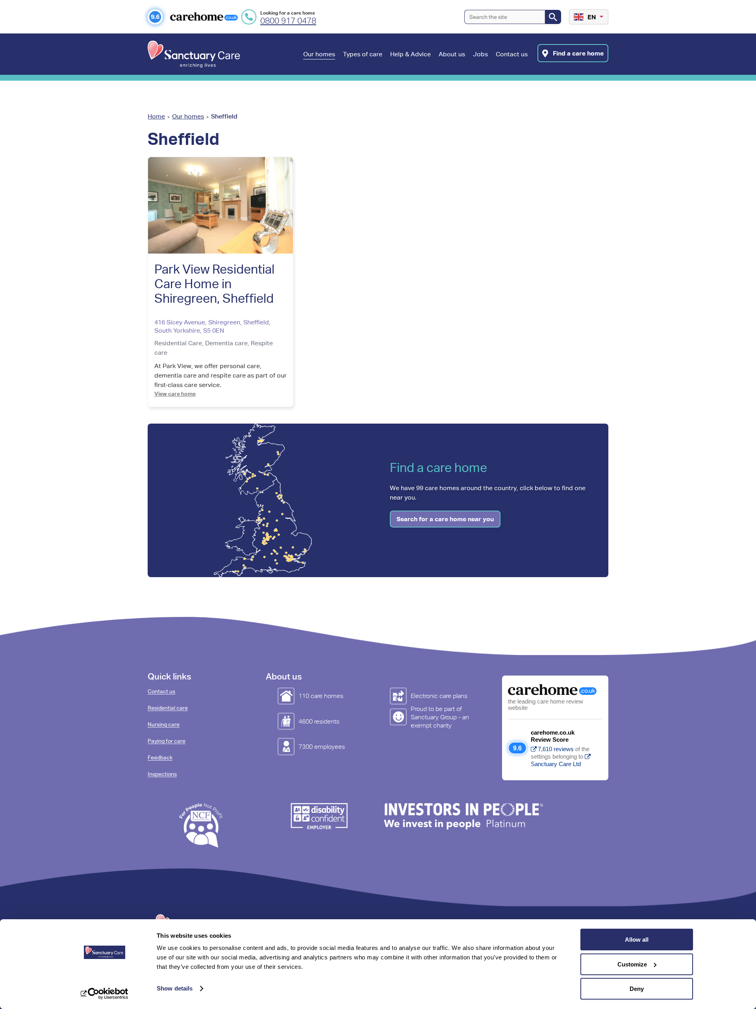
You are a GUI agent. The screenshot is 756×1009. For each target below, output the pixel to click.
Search (553, 17)
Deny (637, 988)
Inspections (162, 774)
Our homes (188, 116)
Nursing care (164, 724)
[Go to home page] (194, 54)
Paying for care (166, 741)
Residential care (168, 708)
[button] (319, 62)
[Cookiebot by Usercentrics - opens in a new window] (104, 994)
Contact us (161, 691)
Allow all (637, 939)
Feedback (160, 757)
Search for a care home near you (445, 519)
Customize (632, 964)
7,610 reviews (556, 749)
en (591, 17)
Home (156, 116)
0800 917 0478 (288, 21)
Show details (175, 988)
